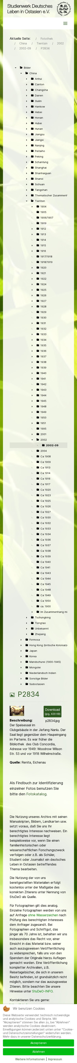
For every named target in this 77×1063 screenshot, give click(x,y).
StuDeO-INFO (42, 991)
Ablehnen (38, 1051)
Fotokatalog (36, 794)
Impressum (55, 1059)
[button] (65, 23)
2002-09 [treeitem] (52, 445)
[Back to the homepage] (38, 8)
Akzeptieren (38, 1043)
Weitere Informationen (30, 1059)
